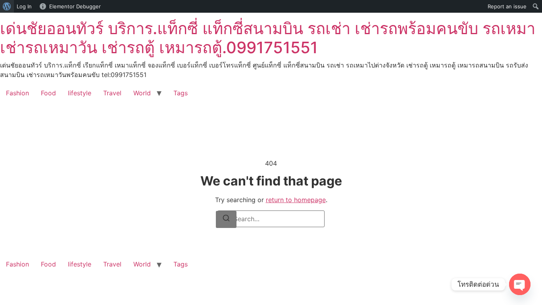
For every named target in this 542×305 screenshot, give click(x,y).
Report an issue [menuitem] (507, 6)
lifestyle (79, 93)
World (142, 93)
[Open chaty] (519, 284)
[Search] (226, 219)
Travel (112, 93)
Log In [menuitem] (24, 6)
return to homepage (296, 200)
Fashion (17, 93)
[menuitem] (7, 6)
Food (48, 93)
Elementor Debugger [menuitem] (75, 6)
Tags (180, 93)
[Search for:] (271, 218)
